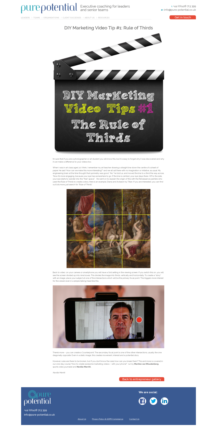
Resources (104, 18)
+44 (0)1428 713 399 (184, 6)
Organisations (51, 18)
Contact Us (134, 419)
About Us (90, 18)
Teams (36, 18)
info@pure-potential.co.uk (178, 9)
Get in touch (183, 17)
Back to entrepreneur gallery (141, 379)
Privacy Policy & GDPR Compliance (107, 419)
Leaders (25, 18)
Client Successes (72, 18)
